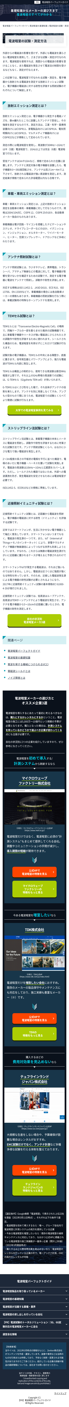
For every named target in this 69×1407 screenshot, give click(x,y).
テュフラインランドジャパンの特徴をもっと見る (33, 1187)
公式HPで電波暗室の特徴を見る (34, 872)
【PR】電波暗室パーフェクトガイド (34, 1400)
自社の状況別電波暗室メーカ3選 (34, 620)
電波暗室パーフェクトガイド (55, 2)
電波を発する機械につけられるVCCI (28, 664)
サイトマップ (60, 1393)
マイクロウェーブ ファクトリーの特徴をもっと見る (33, 889)
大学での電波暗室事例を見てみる (34, 410)
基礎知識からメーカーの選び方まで (34, 12)
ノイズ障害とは (16, 677)
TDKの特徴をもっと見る (33, 1033)
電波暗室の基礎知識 (19, 657)
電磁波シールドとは (19, 671)
